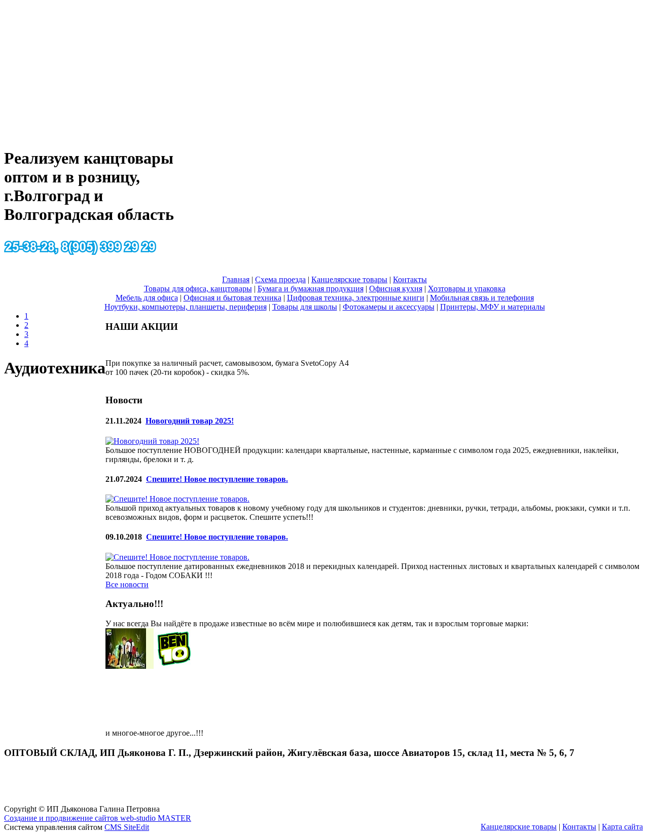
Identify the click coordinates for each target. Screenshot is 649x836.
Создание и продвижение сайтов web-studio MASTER (97, 818)
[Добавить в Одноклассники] (641, 422)
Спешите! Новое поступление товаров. (217, 479)
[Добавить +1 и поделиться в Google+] (641, 403)
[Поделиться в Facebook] (641, 383)
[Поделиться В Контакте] (641, 460)
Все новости (127, 584)
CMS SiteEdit (126, 827)
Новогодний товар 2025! (190, 420)
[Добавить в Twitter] (641, 441)
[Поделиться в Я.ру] (641, 480)
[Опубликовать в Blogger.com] (641, 364)
